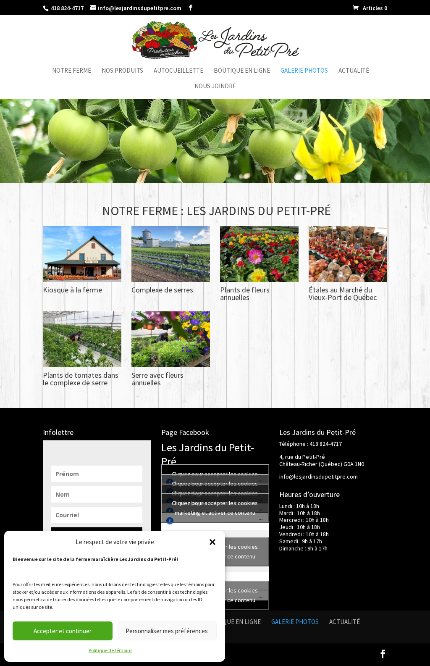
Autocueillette (178, 71)
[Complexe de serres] (170, 279)
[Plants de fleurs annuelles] (259, 279)
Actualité (353, 71)
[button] (212, 542)
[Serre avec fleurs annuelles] (170, 365)
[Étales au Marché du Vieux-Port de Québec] (348, 279)
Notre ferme (71, 71)
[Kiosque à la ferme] (82, 279)
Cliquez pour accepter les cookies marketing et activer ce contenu (215, 507)
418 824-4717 (67, 8)
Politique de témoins (110, 650)
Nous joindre (215, 86)
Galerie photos (304, 71)
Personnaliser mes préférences (167, 631)
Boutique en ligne (242, 71)
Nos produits (122, 71)
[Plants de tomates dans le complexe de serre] (82, 365)
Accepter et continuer (63, 631)
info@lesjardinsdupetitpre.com (318, 476)
